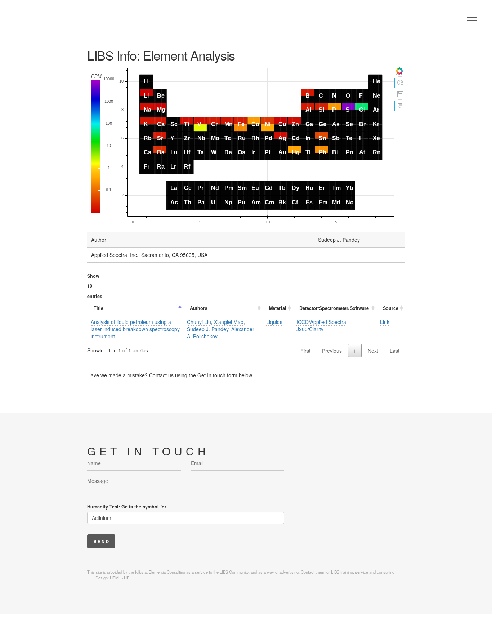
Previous (332, 350)
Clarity (316, 329)
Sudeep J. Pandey (207, 329)
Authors (198, 308)
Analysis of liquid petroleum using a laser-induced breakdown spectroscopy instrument (135, 329)
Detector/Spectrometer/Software (334, 308)
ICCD (302, 321)
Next (373, 350)
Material (277, 308)
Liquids (274, 321)
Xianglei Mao (228, 321)
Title (98, 308)
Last (394, 350)
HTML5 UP (119, 578)
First (305, 350)
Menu (472, 17)
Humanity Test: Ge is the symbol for (126, 506)
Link (384, 321)
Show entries (94, 286)
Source (390, 308)
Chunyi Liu (199, 321)
